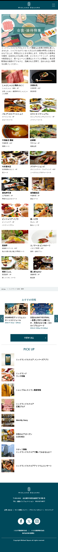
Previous (2, 318)
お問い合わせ (8, 510)
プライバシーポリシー (36, 510)
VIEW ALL (29, 337)
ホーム (3, 289)
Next (56, 318)
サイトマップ (49, 510)
